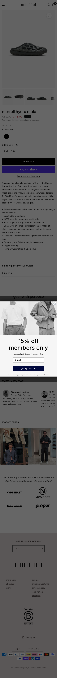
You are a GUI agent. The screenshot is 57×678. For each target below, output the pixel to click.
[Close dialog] (54, 303)
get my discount (28, 368)
